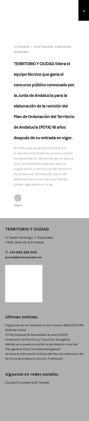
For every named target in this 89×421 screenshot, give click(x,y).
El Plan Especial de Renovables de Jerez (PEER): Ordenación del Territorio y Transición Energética (37, 337)
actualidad (45, 46)
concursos (63, 46)
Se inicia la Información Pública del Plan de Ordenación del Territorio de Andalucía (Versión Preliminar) (44, 356)
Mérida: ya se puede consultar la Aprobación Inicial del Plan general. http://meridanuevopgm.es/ (41, 347)
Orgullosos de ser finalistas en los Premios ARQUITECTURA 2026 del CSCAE (44, 327)
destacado (21, 52)
